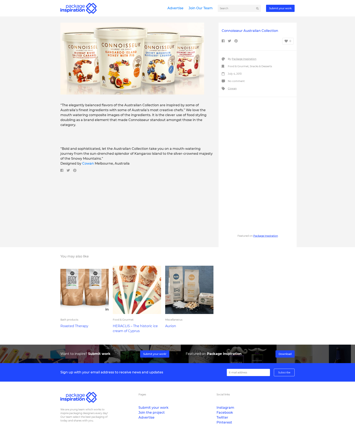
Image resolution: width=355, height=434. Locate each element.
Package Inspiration (244, 58)
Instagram (225, 408)
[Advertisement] (257, 164)
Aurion (170, 326)
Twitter (222, 417)
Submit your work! (154, 354)
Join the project (151, 412)
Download (285, 354)
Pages (142, 394)
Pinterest (224, 422)
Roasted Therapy (74, 326)
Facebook (225, 412)
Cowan (88, 163)
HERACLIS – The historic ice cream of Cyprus (135, 328)
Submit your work (280, 8)
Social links (223, 394)
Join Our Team (201, 8)
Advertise (175, 8)
